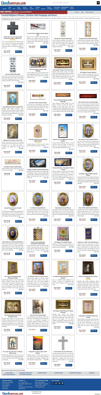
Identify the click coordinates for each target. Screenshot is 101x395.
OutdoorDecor (38, 8)
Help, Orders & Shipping (7, 382)
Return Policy (5, 388)
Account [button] (77, 12)
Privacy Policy (5, 387)
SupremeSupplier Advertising (41, 383)
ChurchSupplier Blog (39, 387)
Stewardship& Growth (57, 8)
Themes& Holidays (49, 8)
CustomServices (72, 8)
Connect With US (6, 385)
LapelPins (10, 8)
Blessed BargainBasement (65, 8)
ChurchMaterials (25, 8)
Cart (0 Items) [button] (90, 12)
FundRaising (19, 8)
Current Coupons (6, 383)
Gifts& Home (32, 8)
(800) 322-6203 (25, 383)
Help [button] (82, 12)
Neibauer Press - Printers (40, 385)
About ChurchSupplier (40, 382)
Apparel (43, 8)
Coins (14, 8)
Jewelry (5, 8)
